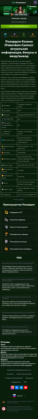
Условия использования (14, 378)
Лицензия (29, 378)
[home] (19, 2)
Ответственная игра (24, 374)
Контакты (10, 374)
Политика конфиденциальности (19, 370)
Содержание (16, 382)
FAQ (25, 382)
